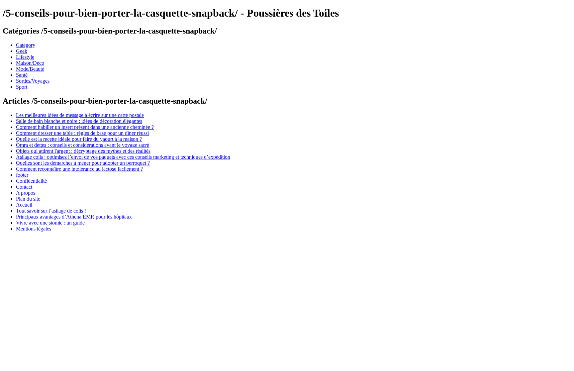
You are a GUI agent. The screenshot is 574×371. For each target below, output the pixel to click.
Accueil (24, 205)
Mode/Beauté (30, 69)
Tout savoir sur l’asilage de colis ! (51, 211)
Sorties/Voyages (32, 81)
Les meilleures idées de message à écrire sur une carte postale (80, 115)
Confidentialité (31, 181)
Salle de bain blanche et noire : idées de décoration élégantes (79, 121)
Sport (21, 87)
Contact (24, 187)
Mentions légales (33, 229)
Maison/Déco (30, 63)
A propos (25, 193)
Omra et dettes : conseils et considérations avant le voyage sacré (82, 145)
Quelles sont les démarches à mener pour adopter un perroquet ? (83, 163)
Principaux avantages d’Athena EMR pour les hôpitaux (74, 217)
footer (22, 175)
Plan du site (28, 199)
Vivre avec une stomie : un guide (50, 223)
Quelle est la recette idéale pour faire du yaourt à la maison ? (79, 139)
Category (25, 45)
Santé (22, 75)
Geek (21, 51)
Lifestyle (25, 57)
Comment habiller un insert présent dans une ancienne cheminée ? (85, 127)
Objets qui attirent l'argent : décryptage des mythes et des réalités (83, 151)
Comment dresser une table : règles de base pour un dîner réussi (82, 133)
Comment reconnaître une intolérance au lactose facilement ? (79, 169)
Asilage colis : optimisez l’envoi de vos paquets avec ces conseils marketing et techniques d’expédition (123, 157)
